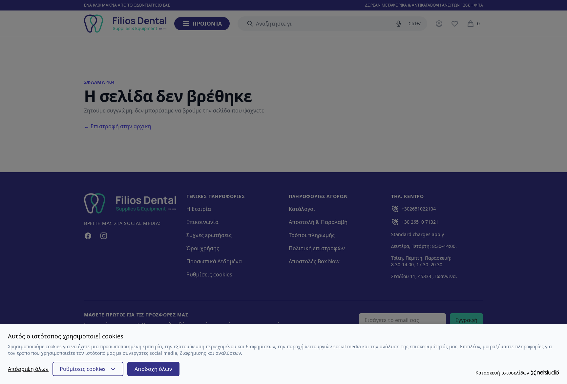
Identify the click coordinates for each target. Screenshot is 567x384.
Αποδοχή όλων (153, 369)
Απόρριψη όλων (28, 369)
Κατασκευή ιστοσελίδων (502, 373)
